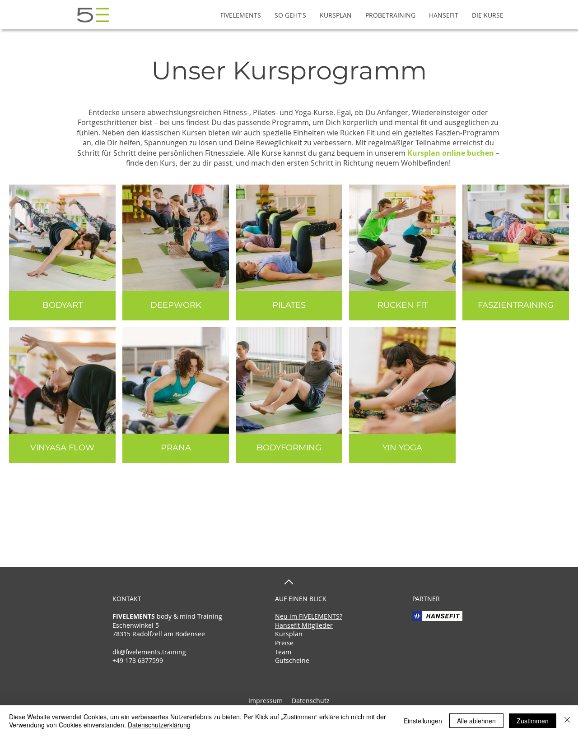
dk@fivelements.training (149, 652)
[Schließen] (567, 721)
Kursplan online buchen (450, 153)
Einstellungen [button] (423, 720)
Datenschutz (310, 700)
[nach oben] (289, 582)
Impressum (265, 700)
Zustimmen (533, 720)
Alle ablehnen (476, 720)
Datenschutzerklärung (159, 724)
